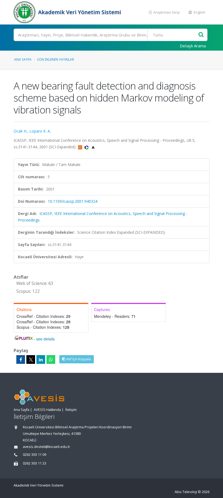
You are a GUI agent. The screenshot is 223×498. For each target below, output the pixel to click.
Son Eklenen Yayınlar (55, 59)
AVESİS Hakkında (47, 409)
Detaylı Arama (193, 45)
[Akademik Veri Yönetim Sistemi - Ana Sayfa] (25, 12)
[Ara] (201, 35)
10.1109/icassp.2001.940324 (72, 201)
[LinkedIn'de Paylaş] (40, 359)
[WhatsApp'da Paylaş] (51, 359)
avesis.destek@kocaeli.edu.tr (46, 446)
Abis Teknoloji (186, 492)
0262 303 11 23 (34, 463)
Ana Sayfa (23, 59)
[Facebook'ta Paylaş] (20, 359)
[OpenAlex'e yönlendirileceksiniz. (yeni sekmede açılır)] (93, 146)
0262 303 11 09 (34, 454)
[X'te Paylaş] (30, 359)
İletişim (71, 409)
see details (45, 339)
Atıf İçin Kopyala (78, 359)
